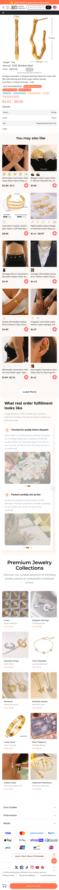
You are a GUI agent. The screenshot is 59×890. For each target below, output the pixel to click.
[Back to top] (54, 867)
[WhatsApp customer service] (54, 861)
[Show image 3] (31, 547)
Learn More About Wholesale (29, 856)
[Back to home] (54, 854)
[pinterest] (42, 867)
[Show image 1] (25, 486)
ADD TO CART (33, 886)
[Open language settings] (55, 7)
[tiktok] (27, 867)
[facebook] (21, 867)
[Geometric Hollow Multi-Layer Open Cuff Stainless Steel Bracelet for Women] (15, 206)
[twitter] (16, 867)
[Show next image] (46, 467)
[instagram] (32, 867)
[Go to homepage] (17, 7)
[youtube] (37, 867)
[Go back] (3, 7)
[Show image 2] (28, 486)
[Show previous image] (8, 467)
